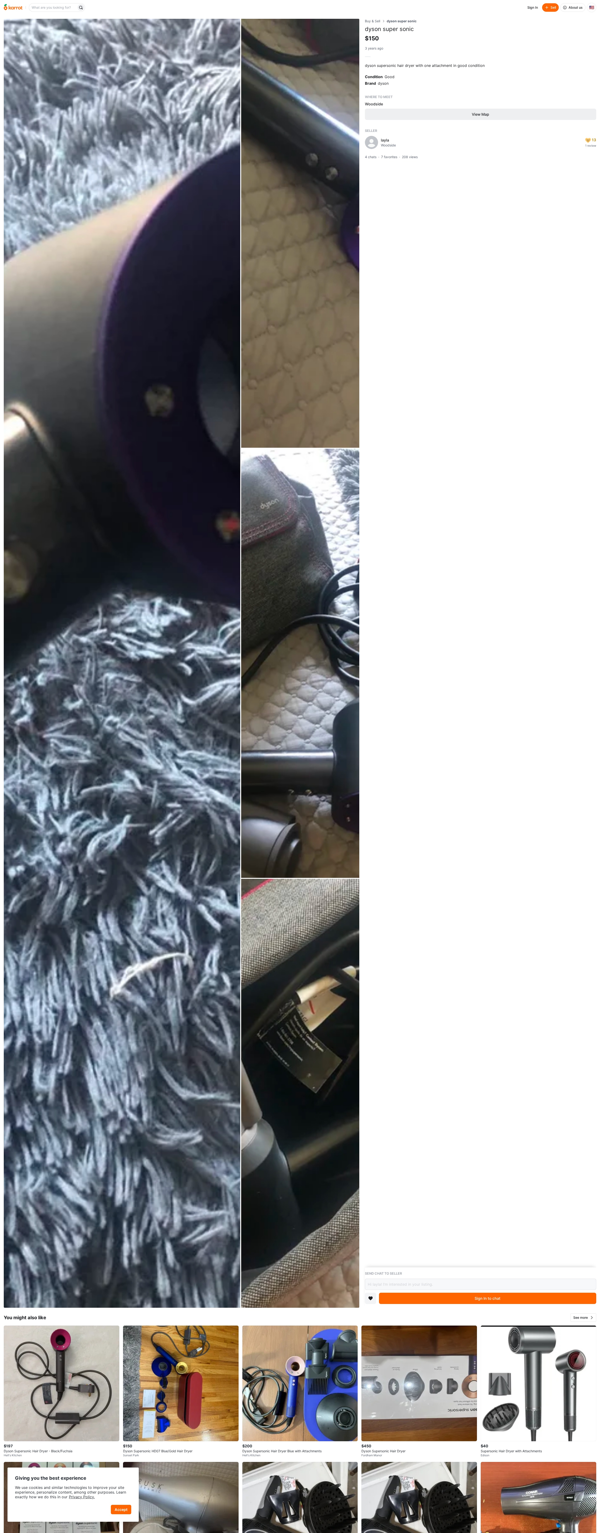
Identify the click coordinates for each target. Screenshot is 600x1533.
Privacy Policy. (82, 1497)
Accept (121, 1509)
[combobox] (53, 7)
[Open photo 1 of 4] (122, 663)
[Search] (81, 7)
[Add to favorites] (370, 1298)
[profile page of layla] (371, 142)
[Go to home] (13, 7)
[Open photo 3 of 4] (300, 663)
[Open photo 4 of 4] (300, 1093)
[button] (583, 1317)
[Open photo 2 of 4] (300, 233)
